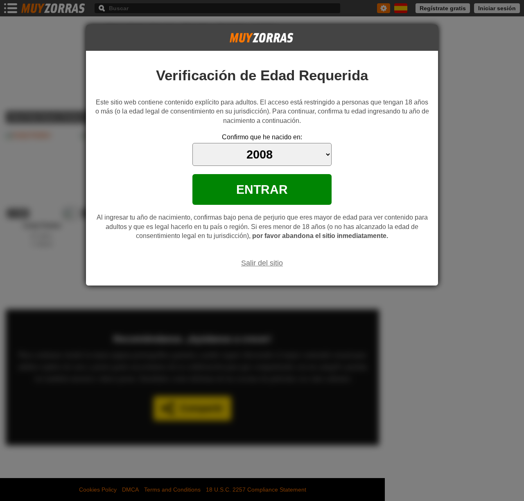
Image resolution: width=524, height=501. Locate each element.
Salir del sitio (262, 263)
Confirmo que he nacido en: (262, 137)
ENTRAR (262, 189)
